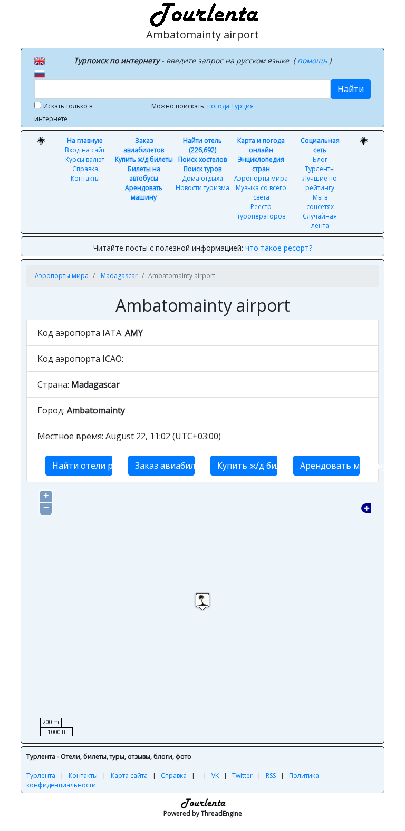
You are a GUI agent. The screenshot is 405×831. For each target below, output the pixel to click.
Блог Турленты (320, 164)
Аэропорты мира (261, 178)
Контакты (85, 178)
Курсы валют (84, 159)
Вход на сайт (85, 149)
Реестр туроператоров (261, 211)
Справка (85, 168)
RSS (271, 775)
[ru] (39, 72)
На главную (85, 140)
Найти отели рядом (82, 465)
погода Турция (230, 106)
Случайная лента (320, 221)
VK (215, 775)
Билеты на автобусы (144, 173)
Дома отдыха (202, 178)
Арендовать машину (143, 192)
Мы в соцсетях (320, 202)
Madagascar (119, 275)
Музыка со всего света (261, 192)
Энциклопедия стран (261, 164)
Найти (351, 89)
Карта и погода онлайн (261, 145)
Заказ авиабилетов (143, 145)
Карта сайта (129, 775)
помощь (313, 60)
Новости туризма (202, 187)
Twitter (242, 775)
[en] (39, 60)
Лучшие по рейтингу (320, 183)
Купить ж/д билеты (144, 159)
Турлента (40, 775)
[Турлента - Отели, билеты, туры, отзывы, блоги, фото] (202, 13)
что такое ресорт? (278, 248)
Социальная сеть (320, 145)
